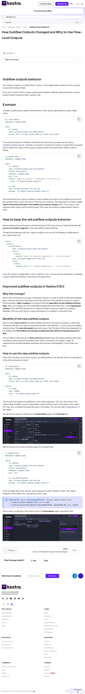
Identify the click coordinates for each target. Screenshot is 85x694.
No (46, 560)
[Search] (71, 4)
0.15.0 (25, 27)
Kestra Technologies (12, 691)
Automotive (47, 657)
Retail (46, 654)
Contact (46, 676)
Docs (4, 27)
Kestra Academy (49, 623)
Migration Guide (14, 27)
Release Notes (48, 629)
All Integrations (7, 645)
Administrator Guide (50, 626)
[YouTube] (19, 598)
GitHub (4, 673)
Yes (34, 560)
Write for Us (5, 676)
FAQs (3, 626)
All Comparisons (7, 641)
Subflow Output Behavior (39, 27)
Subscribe (52, 576)
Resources (47, 616)
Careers (49, 673)
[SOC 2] (74, 575)
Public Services (49, 648)
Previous (11, 550)
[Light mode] (4, 604)
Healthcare (47, 645)
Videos (46, 619)
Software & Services (50, 651)
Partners (47, 670)
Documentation (7, 616)
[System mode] (12, 604)
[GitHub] (3, 598)
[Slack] (23, 598)
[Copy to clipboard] (79, 119)
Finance (46, 641)
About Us (47, 667)
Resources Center (7, 648)
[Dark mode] (8, 604)
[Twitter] (7, 598)
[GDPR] (80, 575)
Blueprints (5, 619)
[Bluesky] (11, 598)
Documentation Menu (43, 11)
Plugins (4, 623)
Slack (3, 670)
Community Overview (8, 667)
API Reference (48, 632)
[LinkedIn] (15, 598)
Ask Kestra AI (10, 17)
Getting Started (7, 613)
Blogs (46, 613)
